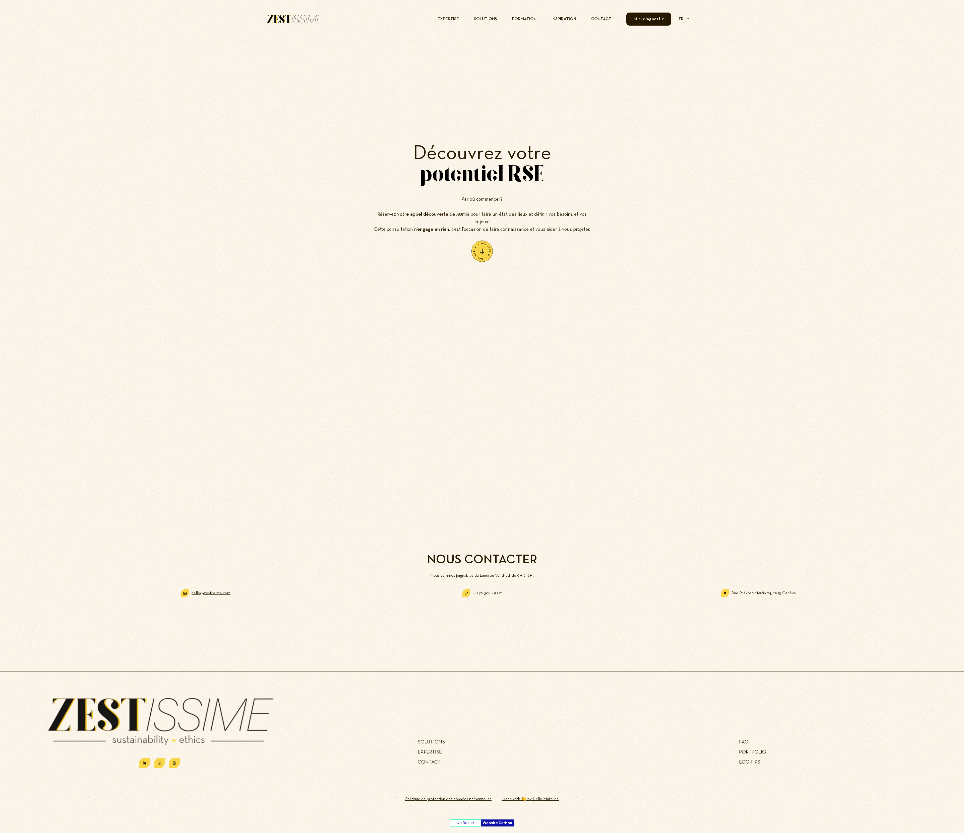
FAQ (744, 741)
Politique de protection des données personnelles (448, 799)
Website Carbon (497, 822)
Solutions (485, 19)
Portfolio (752, 751)
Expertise (448, 19)
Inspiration (564, 19)
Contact (601, 19)
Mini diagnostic (649, 19)
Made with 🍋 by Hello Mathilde (530, 799)
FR (681, 19)
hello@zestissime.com (211, 593)
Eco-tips (749, 762)
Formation (524, 19)
